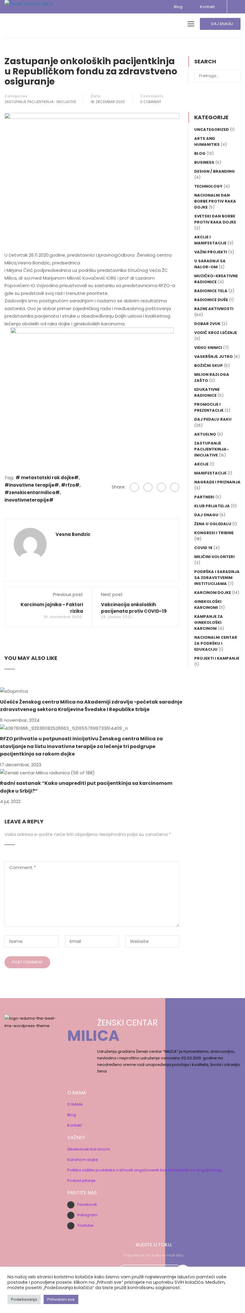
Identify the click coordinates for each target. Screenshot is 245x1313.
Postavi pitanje (81, 1180)
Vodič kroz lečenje (215, 332)
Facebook (87, 1204)
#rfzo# (70, 485)
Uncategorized (211, 129)
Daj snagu (206, 515)
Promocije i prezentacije (208, 407)
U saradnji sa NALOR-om (210, 264)
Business (204, 162)
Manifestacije (210, 473)
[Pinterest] (174, 487)
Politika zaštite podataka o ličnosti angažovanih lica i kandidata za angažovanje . (145, 1170)
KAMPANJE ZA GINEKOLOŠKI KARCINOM (208, 622)
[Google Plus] (147, 487)
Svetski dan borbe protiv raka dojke (215, 219)
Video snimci (208, 347)
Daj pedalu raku (213, 419)
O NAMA (75, 1104)
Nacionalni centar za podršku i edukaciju (215, 643)
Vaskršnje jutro (213, 356)
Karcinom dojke (82, 1159)
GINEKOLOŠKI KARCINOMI (207, 604)
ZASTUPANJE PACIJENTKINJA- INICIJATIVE (40, 101)
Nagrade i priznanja (217, 482)
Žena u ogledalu (212, 524)
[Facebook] (134, 487)
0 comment (150, 101)
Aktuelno (205, 434)
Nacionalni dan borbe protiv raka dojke (215, 201)
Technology (208, 186)
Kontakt (206, 7)
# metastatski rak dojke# (47, 477)
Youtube (85, 1225)
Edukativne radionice (207, 392)
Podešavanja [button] (24, 1299)
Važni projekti (210, 252)
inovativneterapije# (28, 500)
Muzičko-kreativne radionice (216, 279)
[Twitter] (161, 487)
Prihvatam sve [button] (61, 1299)
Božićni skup (208, 365)
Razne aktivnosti (213, 309)
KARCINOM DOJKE (212, 592)
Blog (178, 7)
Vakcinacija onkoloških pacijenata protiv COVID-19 (134, 607)
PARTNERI (204, 497)
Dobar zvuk (207, 324)
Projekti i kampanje (216, 658)
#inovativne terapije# (31, 485)
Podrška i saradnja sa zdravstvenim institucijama (217, 577)
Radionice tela (210, 291)
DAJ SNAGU (221, 24)
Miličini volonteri (214, 557)
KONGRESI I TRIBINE (214, 533)
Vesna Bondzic (73, 534)
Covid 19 (203, 548)
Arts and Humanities (207, 141)
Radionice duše (211, 300)
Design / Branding (214, 171)
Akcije (201, 464)
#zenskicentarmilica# (32, 492)
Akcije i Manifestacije (210, 240)
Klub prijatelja (212, 506)
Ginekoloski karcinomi (88, 1149)
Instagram (87, 1215)
